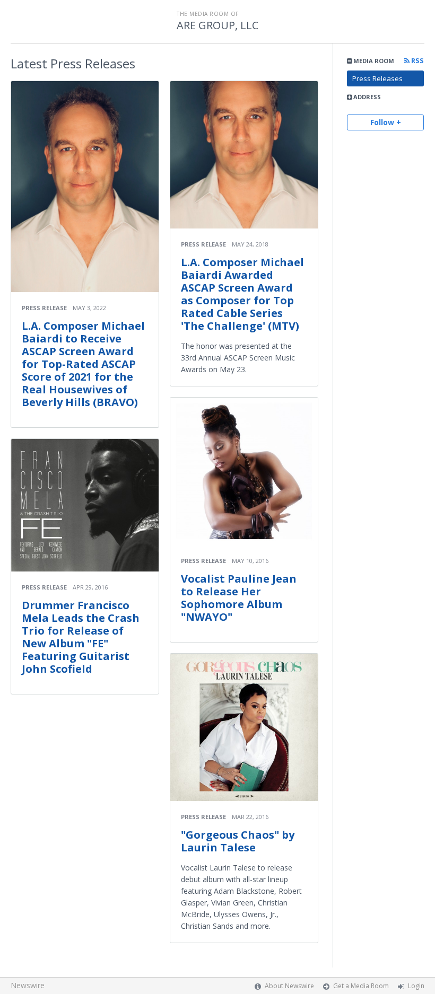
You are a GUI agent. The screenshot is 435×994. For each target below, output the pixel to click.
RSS (417, 60)
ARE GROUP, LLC (217, 25)
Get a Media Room (361, 985)
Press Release (44, 308)
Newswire (28, 985)
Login (416, 985)
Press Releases (377, 78)
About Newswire (289, 985)
